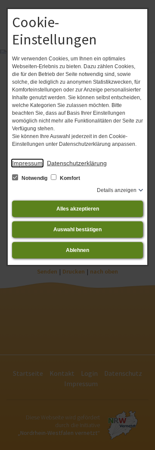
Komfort (69, 178)
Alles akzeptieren (77, 209)
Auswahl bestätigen (77, 230)
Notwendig (34, 178)
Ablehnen (77, 250)
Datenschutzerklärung (77, 163)
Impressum (27, 163)
